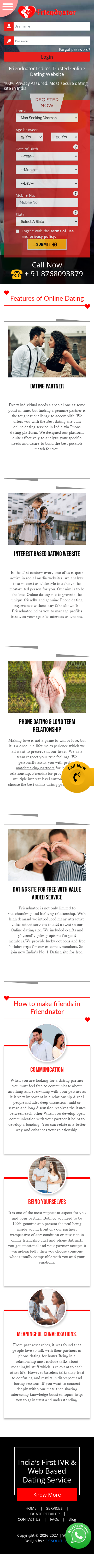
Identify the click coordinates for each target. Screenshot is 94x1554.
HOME (31, 1508)
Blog (72, 1519)
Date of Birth (27, 148)
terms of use (62, 230)
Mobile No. (25, 195)
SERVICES (54, 1508)
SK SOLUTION (57, 1540)
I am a (21, 110)
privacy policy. (43, 236)
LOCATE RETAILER (44, 1513)
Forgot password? (74, 49)
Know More (47, 1494)
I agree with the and (48, 233)
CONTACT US (29, 1519)
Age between (27, 129)
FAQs (54, 1519)
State (20, 214)
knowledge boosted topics (51, 1394)
